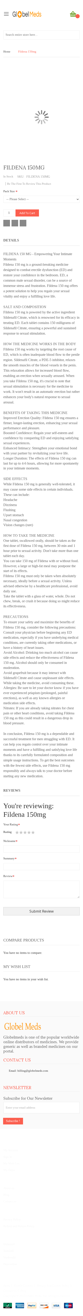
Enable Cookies (23, 1285)
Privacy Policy (12, 1219)
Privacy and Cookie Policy (53, 1285)
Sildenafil (9, 1244)
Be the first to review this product (29, 183)
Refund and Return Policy (19, 1226)
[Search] (75, 35)
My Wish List (11, 1163)
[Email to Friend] (23, 223)
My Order (9, 1170)
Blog (6, 1194)
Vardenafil (9, 1257)
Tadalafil (8, 1250)
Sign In (7, 1156)
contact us (10, 1290)
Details (11, 240)
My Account (10, 1150)
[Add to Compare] (15, 223)
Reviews (11, 790)
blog (23, 1290)
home (6, 1285)
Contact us (9, 1201)
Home (6, 51)
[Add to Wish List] (6, 223)
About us (8, 1188)
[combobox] (41, 35)
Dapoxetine (10, 1264)
